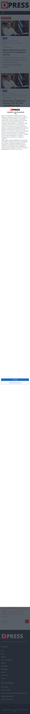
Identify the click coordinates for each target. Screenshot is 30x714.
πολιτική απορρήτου (15, 149)
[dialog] (15, 357)
